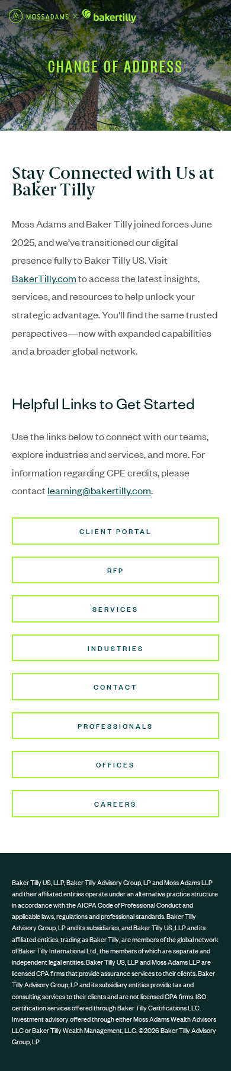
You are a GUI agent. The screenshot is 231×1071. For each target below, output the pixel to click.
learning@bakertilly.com (99, 490)
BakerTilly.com (44, 278)
